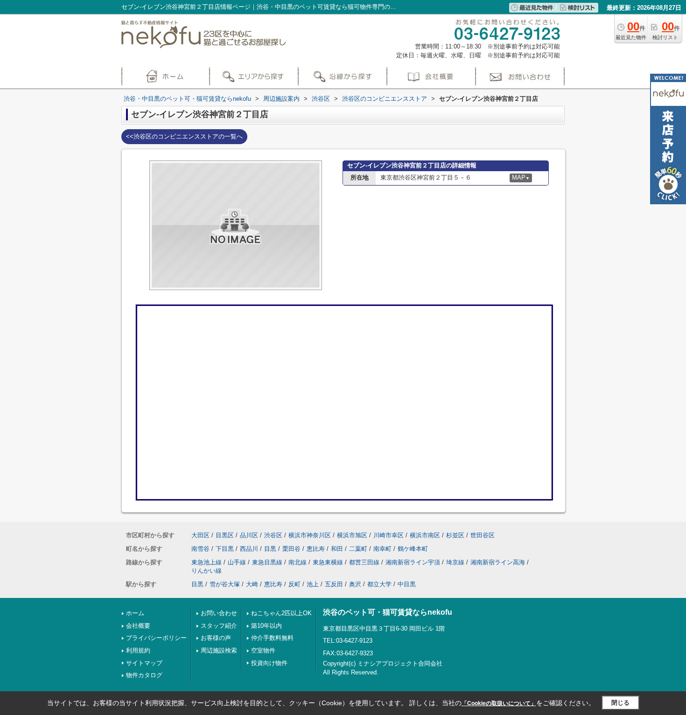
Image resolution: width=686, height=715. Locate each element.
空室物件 (263, 650)
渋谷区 (273, 535)
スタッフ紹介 (219, 625)
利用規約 (138, 650)
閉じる (620, 702)
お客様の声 (216, 637)
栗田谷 (291, 548)
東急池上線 (206, 562)
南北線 (297, 562)
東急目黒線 (267, 562)
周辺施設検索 (219, 650)
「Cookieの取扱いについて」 (499, 703)
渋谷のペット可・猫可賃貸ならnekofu (387, 612)
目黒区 (225, 535)
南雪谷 (200, 548)
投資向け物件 (269, 662)
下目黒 (225, 548)
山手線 (237, 562)
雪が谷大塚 (225, 584)
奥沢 (355, 584)
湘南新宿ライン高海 (497, 562)
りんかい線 (206, 570)
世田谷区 (482, 535)
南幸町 (382, 548)
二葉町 (358, 548)
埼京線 (455, 562)
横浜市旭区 (352, 535)
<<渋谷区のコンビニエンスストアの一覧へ (184, 136)
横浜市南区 (425, 535)
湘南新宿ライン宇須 (412, 562)
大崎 (252, 584)
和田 (337, 548)
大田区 (200, 535)
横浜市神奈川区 (309, 535)
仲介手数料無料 (272, 637)
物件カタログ (144, 675)
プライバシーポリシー (156, 637)
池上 (313, 584)
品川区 (249, 535)
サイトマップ (144, 662)
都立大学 (379, 584)
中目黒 (407, 584)
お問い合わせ (219, 613)
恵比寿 (316, 548)
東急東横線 (328, 562)
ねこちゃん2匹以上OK (281, 613)
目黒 (270, 548)
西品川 (249, 548)
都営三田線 (364, 562)
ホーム (135, 613)
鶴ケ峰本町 (413, 548)
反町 (294, 584)
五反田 (334, 584)
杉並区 (455, 535)
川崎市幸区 (388, 535)
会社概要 (138, 625)
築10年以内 (266, 625)
